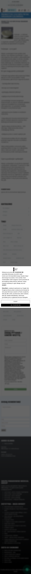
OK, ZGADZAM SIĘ (15, 305)
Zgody (15, 301)
